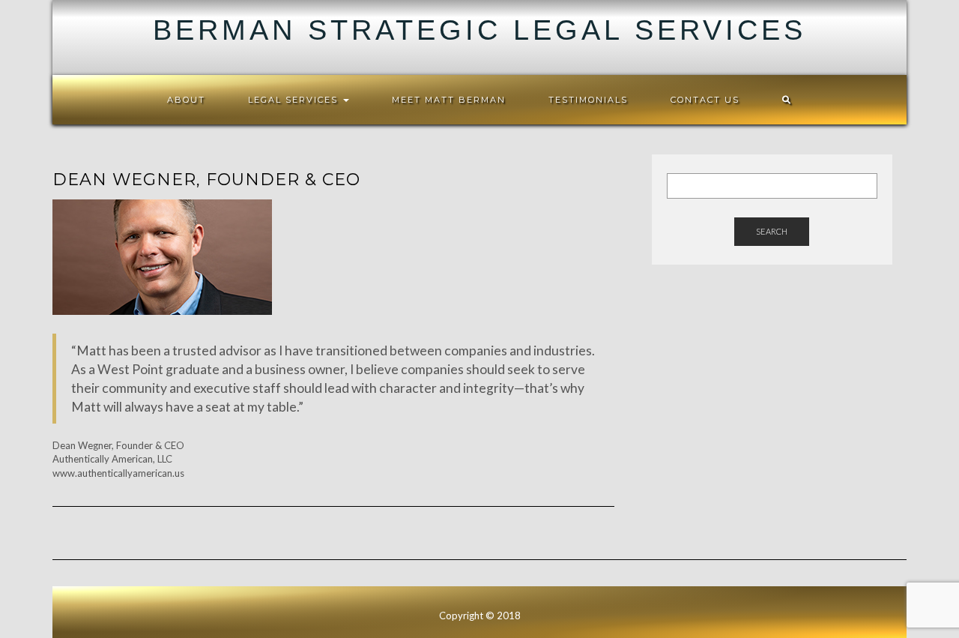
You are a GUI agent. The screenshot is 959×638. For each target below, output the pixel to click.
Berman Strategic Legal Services (479, 30)
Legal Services (295, 99)
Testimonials (588, 99)
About (186, 99)
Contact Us (705, 99)
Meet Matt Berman (449, 99)
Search (771, 231)
